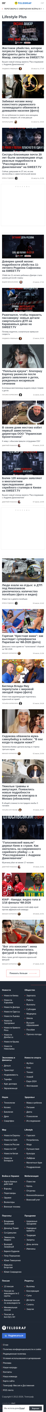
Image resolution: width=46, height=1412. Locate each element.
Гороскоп (30, 1135)
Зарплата (31, 995)
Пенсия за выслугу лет (9, 1315)
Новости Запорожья (9, 1022)
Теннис (29, 1072)
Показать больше (18, 973)
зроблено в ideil (9, 1403)
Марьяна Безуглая (8, 1266)
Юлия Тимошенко (12, 1260)
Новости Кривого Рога (12, 1029)
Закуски (30, 1309)
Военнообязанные (35, 1195)
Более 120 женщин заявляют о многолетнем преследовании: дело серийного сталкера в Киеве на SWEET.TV (22, 484)
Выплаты (30, 1005)
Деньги (7, 1066)
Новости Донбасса (8, 1036)
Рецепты (29, 1281)
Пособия (30, 1030)
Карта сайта (8, 1381)
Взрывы (8, 1189)
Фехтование (32, 1086)
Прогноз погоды (34, 1034)
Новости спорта (33, 1058)
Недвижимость (11, 1075)
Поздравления (33, 1167)
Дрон (6, 1116)
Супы (29, 1295)
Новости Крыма (11, 1042)
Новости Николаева (9, 1047)
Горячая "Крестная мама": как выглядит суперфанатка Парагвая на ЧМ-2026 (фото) (22, 639)
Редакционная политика (14, 1354)
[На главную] (23, 3)
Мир (4, 1130)
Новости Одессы (12, 1012)
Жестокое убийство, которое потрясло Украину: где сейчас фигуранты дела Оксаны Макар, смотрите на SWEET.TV (23, 53)
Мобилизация (31, 1176)
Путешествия (32, 1149)
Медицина (31, 1014)
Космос (7, 1107)
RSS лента (8, 1390)
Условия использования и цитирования (22, 1358)
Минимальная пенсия (10, 1308)
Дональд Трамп (11, 1228)
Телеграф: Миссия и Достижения (18, 1385)
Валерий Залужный (9, 1245)
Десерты (30, 1300)
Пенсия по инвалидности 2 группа (11, 1293)
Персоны (7, 1216)
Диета (29, 1112)
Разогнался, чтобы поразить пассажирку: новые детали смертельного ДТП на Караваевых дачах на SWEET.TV (22, 321)
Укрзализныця (10, 1088)
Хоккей (29, 1077)
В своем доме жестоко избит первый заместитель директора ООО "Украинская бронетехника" (22, 432)
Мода (29, 1144)
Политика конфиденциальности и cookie (22, 1349)
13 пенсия (9, 1286)
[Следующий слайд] (43, 8)
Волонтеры (9, 1202)
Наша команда (10, 1376)
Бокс (28, 1068)
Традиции (31, 1235)
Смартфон (9, 1121)
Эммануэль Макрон (9, 1238)
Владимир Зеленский (9, 1222)
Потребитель (32, 1140)
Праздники (30, 1216)
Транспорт (9, 1070)
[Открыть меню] (4, 3)
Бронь (29, 1186)
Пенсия (6, 1281)
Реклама (7, 1363)
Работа (29, 1000)
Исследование (33, 1121)
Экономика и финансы (8, 1059)
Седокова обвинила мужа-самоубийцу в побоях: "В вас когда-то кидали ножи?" (22, 739)
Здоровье (30, 1097)
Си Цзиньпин (10, 1233)
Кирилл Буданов (11, 1251)
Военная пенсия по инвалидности (12, 1301)
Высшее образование (32, 1024)
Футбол (29, 1063)
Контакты (7, 1372)
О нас (5, 1345)
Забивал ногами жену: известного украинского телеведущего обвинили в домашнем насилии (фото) (20, 106)
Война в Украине (10, 1176)
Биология (8, 1112)
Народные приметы (31, 1229)
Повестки (30, 1182)
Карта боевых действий (10, 1183)
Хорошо (35, 1408)
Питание (30, 1107)
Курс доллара (10, 1084)
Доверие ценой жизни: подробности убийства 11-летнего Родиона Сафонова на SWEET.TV (21, 266)
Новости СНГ (10, 1149)
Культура (30, 1153)
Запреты (30, 1240)
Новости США (10, 1140)
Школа (29, 1018)
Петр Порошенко (12, 1256)
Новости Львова (12, 1016)
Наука (5, 1097)
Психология (32, 1116)
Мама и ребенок (34, 1103)
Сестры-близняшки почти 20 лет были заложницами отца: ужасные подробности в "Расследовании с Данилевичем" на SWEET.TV (22, 161)
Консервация (32, 1291)
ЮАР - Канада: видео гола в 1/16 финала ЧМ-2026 (21, 901)
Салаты (30, 1304)
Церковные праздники (31, 1222)
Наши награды (10, 1367)
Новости (6, 990)
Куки (21, 1408)
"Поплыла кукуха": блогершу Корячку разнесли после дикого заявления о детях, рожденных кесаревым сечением (22, 377)
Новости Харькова (8, 1001)
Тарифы (8, 1079)
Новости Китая (11, 1153)
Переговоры (10, 1193)
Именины (31, 1249)
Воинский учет (33, 1200)
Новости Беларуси (8, 1159)
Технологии (9, 1103)
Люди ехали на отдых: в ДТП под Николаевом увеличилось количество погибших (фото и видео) (22, 590)
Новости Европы (12, 1135)
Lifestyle (29, 1130)
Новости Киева (11, 995)
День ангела (32, 1244)
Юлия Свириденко (12, 1272)
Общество (30, 990)
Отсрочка (30, 1191)
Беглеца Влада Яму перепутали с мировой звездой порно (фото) (18, 689)
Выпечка (30, 1286)
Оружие (7, 1198)
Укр (42, 3)
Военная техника (12, 1207)
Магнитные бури (34, 1163)
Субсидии (31, 1009)
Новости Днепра (12, 1007)
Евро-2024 (31, 1081)
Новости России (11, 1144)
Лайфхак (30, 1158)
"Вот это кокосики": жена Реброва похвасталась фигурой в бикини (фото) (19, 949)
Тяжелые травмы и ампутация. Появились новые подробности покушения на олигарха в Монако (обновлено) (19, 792)
